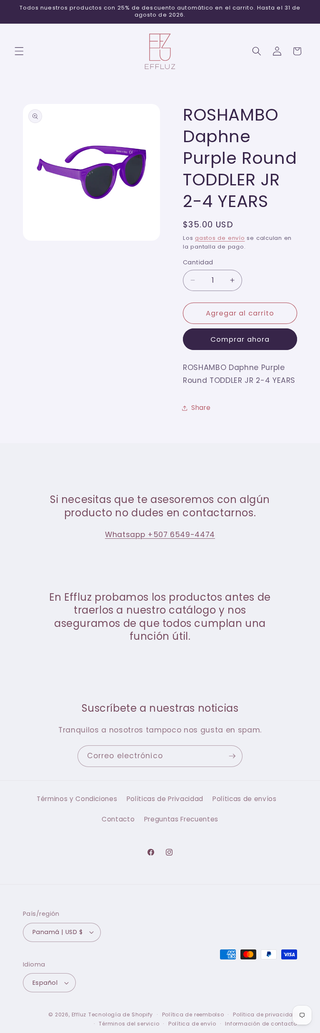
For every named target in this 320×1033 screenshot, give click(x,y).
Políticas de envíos (244, 798)
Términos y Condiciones (77, 798)
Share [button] (200, 407)
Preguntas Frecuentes (181, 819)
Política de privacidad (265, 1014)
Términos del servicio (129, 1023)
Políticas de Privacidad (165, 798)
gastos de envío (220, 238)
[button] (19, 51)
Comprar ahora (240, 339)
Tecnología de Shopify (120, 1014)
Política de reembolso (193, 1014)
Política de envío (192, 1023)
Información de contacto (261, 1023)
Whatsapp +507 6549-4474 (160, 535)
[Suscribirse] (232, 756)
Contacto (118, 819)
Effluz (79, 1014)
